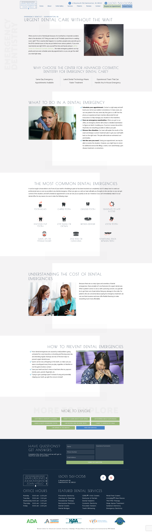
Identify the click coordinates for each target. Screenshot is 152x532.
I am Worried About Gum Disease (105, 419)
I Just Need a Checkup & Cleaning (46, 419)
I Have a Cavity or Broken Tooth (45, 423)
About (49, 6)
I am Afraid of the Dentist (61, 428)
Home (41, 6)
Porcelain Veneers (89, 506)
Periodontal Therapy (66, 501)
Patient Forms (127, 6)
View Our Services (90, 428)
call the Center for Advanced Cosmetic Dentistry (52, 47)
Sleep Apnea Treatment (115, 503)
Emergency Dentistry (114, 508)
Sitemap (72, 529)
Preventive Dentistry (66, 495)
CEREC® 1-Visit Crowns (90, 495)
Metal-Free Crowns (113, 495)
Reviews (88, 6)
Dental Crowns (63, 506)
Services (70, 6)
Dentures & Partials (89, 498)
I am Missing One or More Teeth (75, 423)
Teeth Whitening (88, 508)
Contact (98, 6)
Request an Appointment (112, 6)
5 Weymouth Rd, (87, 3)
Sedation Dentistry (113, 506)
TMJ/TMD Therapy (113, 501)
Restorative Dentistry (66, 503)
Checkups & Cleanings (66, 498)
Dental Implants (88, 501)
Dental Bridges (64, 508)
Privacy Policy (80, 529)
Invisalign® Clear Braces (115, 498)
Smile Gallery (59, 6)
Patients (79, 6)
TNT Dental (111, 529)
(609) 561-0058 (120, 3)
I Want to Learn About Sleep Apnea (75, 419)
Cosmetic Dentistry (89, 503)
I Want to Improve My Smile (105, 423)
